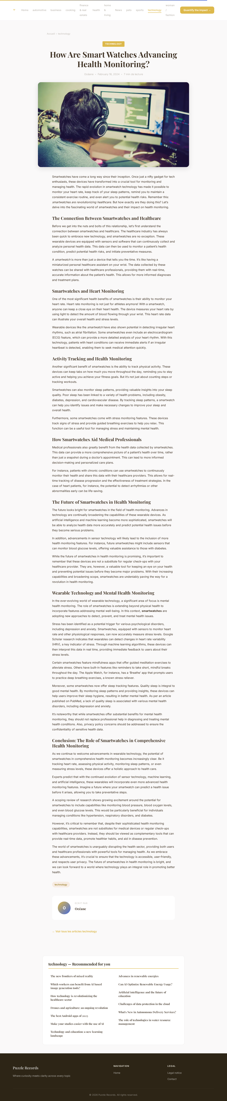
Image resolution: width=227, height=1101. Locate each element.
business (56, 10)
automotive (39, 10)
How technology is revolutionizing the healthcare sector (74, 997)
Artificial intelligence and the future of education (142, 994)
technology (154, 10)
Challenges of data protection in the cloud (144, 1004)
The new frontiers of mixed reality (72, 976)
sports (140, 10)
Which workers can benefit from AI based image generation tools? (76, 986)
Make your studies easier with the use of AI (77, 1024)
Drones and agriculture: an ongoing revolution (79, 1008)
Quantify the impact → (197, 10)
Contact (172, 1078)
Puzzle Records (25, 1067)
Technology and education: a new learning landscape (77, 1033)
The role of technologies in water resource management (144, 1022)
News (118, 10)
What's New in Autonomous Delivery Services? (147, 1012)
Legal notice (174, 1072)
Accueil (51, 33)
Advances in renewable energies (138, 976)
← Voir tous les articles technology (74, 931)
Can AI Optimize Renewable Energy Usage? (145, 984)
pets (129, 10)
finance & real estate (84, 10)
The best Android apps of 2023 (69, 1016)
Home (24, 10)
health (96, 10)
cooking (70, 10)
